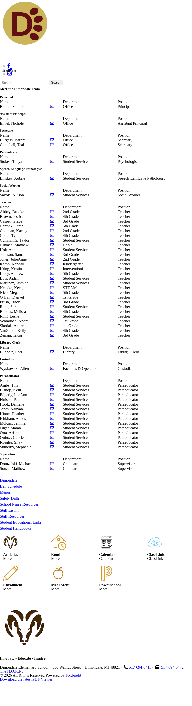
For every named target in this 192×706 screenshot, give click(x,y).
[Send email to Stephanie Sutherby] (52, 447)
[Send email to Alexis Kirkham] (52, 418)
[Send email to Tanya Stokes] (52, 161)
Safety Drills (10, 498)
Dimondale (9, 480)
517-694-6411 (140, 667)
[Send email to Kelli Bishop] (52, 390)
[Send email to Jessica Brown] (52, 216)
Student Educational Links (21, 522)
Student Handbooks (15, 528)
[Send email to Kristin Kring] (52, 269)
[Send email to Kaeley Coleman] (52, 231)
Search (56, 82)
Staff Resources (12, 516)
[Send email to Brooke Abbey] (52, 212)
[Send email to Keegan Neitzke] (52, 288)
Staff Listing (10, 510)
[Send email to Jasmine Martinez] (52, 283)
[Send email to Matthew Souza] (52, 468)
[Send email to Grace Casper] (52, 221)
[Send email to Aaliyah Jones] (52, 409)
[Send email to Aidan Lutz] (52, 278)
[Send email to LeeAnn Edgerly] (52, 395)
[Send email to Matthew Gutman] (52, 245)
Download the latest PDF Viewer (26, 679)
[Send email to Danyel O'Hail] (52, 297)
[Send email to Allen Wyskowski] (52, 368)
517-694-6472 (172, 667)
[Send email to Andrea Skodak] (52, 326)
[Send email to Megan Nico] (52, 292)
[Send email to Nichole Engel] (52, 123)
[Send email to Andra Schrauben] (52, 321)
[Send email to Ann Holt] (52, 250)
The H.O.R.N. (11, 671)
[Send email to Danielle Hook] (52, 404)
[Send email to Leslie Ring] (52, 316)
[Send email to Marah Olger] (52, 428)
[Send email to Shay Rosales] (52, 442)
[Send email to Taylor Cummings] (52, 240)
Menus (5, 492)
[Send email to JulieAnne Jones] (52, 259)
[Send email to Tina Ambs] (52, 385)
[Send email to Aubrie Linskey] (52, 178)
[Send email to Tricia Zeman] (52, 335)
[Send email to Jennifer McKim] (52, 423)
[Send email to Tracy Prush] (52, 302)
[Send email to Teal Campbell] (52, 145)
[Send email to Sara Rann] (52, 307)
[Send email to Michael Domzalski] (52, 464)
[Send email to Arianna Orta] (52, 433)
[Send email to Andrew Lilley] (52, 273)
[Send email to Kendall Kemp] (52, 264)
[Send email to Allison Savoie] (52, 195)
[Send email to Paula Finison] (52, 399)
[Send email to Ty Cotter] (52, 235)
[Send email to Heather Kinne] (52, 414)
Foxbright (73, 675)
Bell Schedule (11, 486)
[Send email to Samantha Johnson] (52, 254)
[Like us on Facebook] (9, 66)
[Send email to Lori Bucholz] (52, 352)
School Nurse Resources (19, 504)
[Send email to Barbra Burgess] (52, 140)
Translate (9, 70)
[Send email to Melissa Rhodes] (52, 311)
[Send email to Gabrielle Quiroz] (52, 437)
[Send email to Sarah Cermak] (52, 226)
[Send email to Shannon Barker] (52, 106)
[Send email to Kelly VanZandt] (52, 330)
